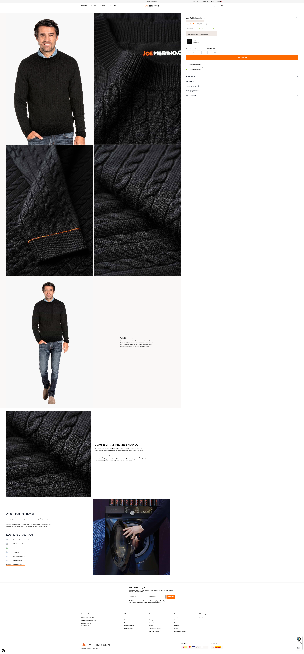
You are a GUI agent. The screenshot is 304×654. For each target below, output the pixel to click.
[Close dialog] (174, 311)
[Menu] (301, 637)
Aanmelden (163, 333)
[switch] (298, 648)
